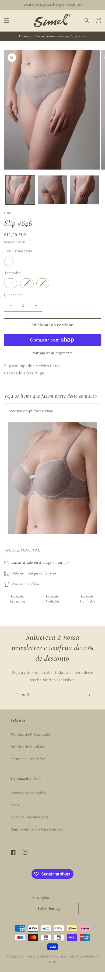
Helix (15, 804)
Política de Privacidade (30, 734)
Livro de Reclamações (29, 817)
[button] (7, 20)
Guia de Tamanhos (17, 599)
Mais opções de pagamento (52, 353)
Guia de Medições (53, 599)
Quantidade (13, 294)
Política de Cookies (27, 746)
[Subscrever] (88, 695)
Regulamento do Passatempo (36, 829)
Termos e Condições (28, 758)
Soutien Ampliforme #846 (30, 410)
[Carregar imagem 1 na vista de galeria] (20, 190)
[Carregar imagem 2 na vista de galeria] (52, 190)
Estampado (8, 261)
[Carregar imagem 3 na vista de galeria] (84, 190)
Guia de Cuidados (87, 599)
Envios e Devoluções (28, 792)
